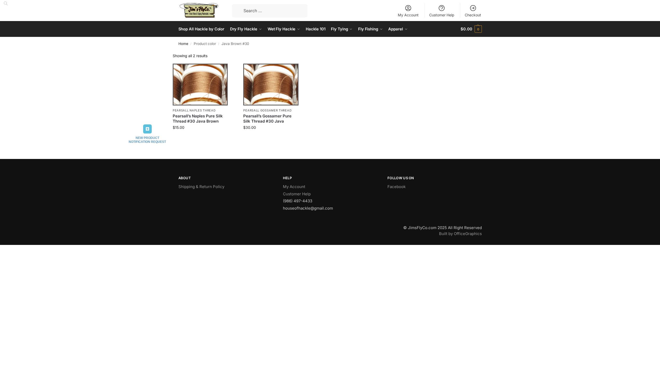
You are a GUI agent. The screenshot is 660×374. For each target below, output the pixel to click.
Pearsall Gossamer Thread (267, 110)
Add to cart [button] (200, 138)
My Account (408, 15)
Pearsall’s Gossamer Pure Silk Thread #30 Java (267, 118)
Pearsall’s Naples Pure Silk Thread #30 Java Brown (198, 118)
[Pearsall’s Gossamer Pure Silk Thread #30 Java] (270, 84)
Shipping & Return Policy (201, 186)
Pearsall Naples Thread (194, 110)
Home (183, 44)
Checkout (473, 15)
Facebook (396, 186)
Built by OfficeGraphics (460, 233)
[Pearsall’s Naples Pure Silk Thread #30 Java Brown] (200, 84)
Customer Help (441, 15)
